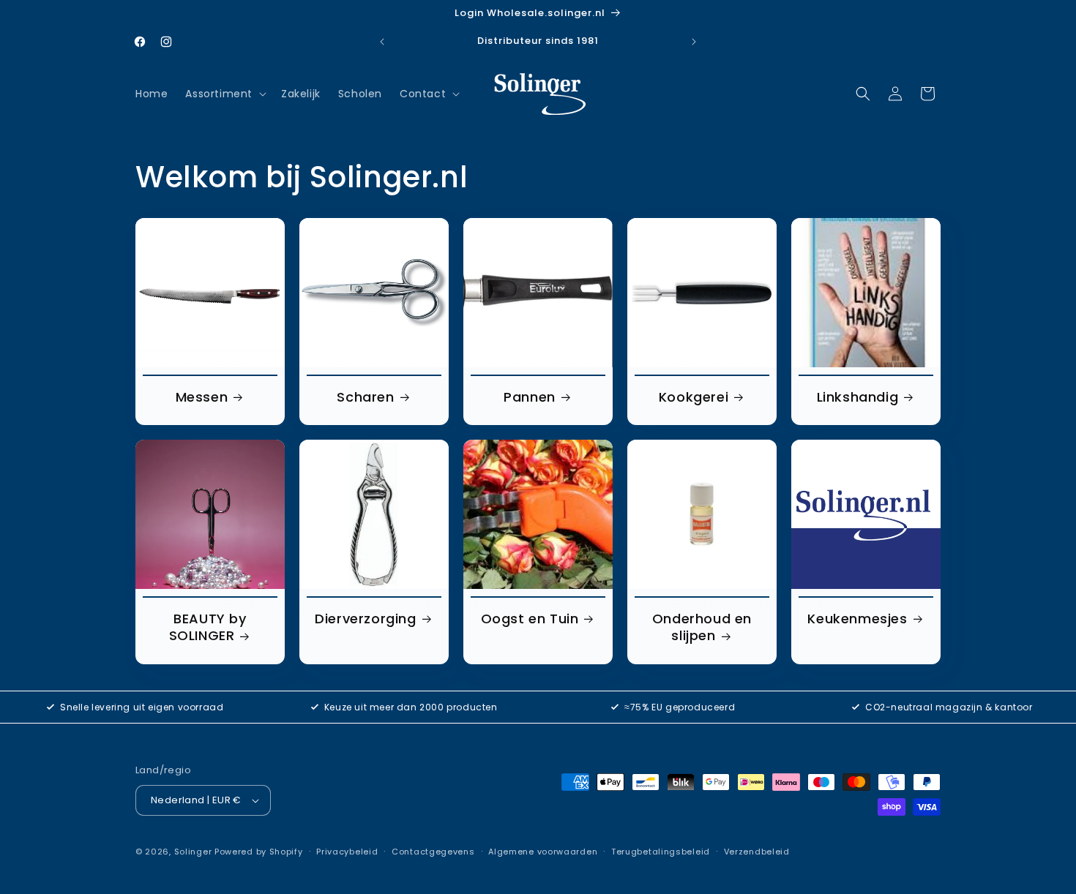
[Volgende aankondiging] (694, 42)
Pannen (530, 396)
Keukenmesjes (857, 618)
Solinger (193, 851)
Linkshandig (858, 396)
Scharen (365, 396)
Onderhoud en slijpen (702, 627)
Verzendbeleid (757, 851)
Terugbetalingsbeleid (660, 851)
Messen (202, 396)
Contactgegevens (433, 851)
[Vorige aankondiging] (382, 42)
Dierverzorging (365, 618)
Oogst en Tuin (530, 618)
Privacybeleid (347, 851)
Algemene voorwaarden (542, 851)
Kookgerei (693, 396)
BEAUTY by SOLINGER (208, 627)
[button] (224, 93)
